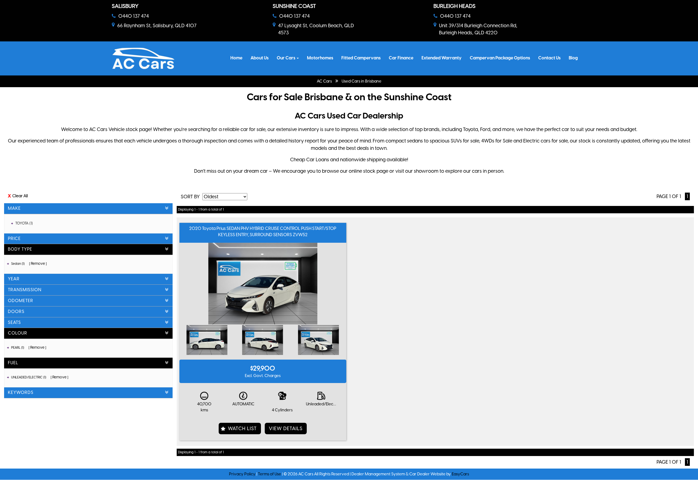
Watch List (242, 429)
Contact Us (549, 57)
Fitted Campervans (361, 57)
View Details (286, 429)
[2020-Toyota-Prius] (206, 340)
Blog (573, 57)
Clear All (20, 195)
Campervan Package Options (500, 57)
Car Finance (401, 57)
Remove (38, 263)
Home (236, 57)
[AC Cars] (143, 58)
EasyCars (460, 474)
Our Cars (286, 57)
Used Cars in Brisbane (361, 81)
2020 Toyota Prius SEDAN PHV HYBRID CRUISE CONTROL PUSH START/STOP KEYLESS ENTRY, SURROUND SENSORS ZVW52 (262, 231)
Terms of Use (270, 474)
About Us (260, 57)
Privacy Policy (242, 474)
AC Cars (324, 81)
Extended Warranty (442, 57)
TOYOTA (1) (24, 223)
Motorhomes (320, 57)
